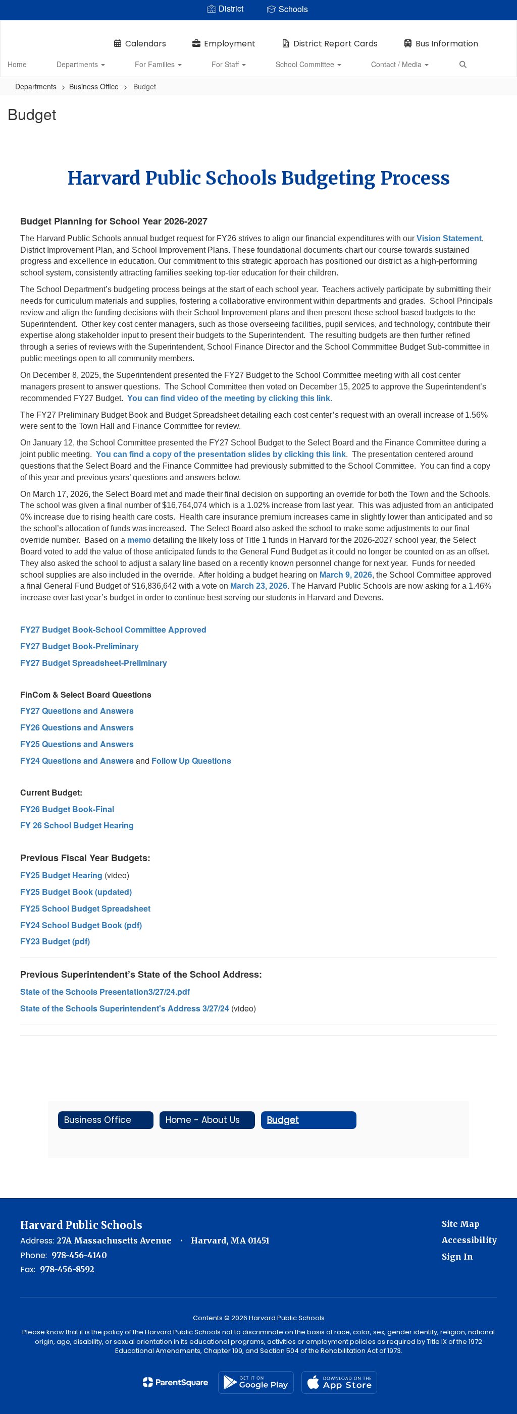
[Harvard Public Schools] (259, 27)
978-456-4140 (79, 1255)
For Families (156, 64)
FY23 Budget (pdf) (55, 941)
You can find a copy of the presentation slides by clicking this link (221, 454)
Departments (78, 64)
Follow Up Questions (191, 760)
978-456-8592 (67, 1269)
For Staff (226, 64)
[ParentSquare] (175, 1382)
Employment (229, 43)
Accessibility (469, 1240)
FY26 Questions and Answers (78, 727)
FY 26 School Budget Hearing (77, 825)
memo (139, 540)
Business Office (94, 86)
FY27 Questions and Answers (77, 710)
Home (17, 64)
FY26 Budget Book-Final (67, 809)
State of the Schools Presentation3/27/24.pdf (105, 991)
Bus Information (447, 43)
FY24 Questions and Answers (77, 760)
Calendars (145, 43)
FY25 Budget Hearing (61, 875)
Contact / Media (397, 64)
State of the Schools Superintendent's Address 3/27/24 (124, 1008)
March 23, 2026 (258, 586)
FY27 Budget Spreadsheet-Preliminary (93, 662)
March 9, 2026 (346, 575)
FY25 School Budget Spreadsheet (85, 908)
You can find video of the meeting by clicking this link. (229, 398)
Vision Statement (449, 238)
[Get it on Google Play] (256, 1382)
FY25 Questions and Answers (77, 744)
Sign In (457, 1257)
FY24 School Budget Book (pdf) (81, 925)
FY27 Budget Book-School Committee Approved (114, 629)
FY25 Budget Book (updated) (76, 891)
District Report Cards (335, 43)
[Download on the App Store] (339, 1382)
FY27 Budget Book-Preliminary (79, 646)
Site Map (461, 1224)
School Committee (306, 64)
